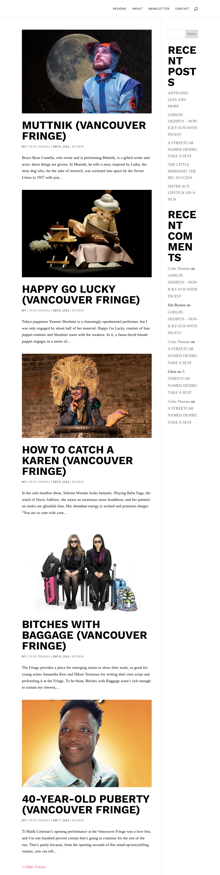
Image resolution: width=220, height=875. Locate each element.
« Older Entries (34, 867)
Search (192, 33)
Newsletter (158, 8)
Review (78, 146)
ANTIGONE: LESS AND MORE (178, 99)
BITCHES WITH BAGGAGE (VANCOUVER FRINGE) (84, 635)
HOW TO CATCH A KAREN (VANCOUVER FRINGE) (77, 460)
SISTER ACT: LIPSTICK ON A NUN (181, 192)
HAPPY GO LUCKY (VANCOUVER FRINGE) (81, 294)
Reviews (119, 8)
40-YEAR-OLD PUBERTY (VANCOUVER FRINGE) (86, 804)
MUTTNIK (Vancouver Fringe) (84, 130)
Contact (182, 8)
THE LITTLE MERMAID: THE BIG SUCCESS (182, 171)
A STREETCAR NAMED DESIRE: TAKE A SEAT (183, 149)
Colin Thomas (38, 146)
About (137, 8)
